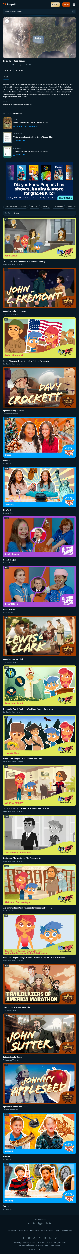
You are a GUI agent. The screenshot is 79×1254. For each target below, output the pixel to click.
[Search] (73, 11)
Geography (28, 105)
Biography (6, 105)
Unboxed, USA (58, 207)
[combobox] (44, 213)
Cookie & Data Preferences (64, 1230)
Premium (55, 4)
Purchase (19, 126)
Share (21, 70)
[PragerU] (9, 4)
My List (9, 70)
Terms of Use (34, 1230)
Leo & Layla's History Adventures (13, 264)
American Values (17, 105)
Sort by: (7, 213)
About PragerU (11, 1230)
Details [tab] (6, 77)
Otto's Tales (34, 207)
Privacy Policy (23, 1230)
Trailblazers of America (11, 65)
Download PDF (32, 126)
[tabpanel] (39, 120)
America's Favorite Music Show (15, 207)
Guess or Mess (8, 563)
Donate (66, 4)
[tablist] (39, 78)
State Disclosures (47, 1230)
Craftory (46, 207)
